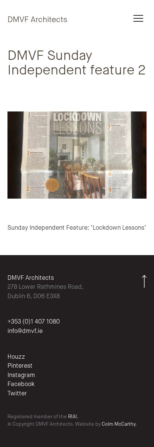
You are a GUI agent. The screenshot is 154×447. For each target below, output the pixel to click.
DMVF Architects (37, 20)
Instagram (21, 376)
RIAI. (73, 416)
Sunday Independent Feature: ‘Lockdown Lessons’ (76, 228)
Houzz (16, 357)
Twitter (17, 394)
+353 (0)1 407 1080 (33, 322)
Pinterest (20, 366)
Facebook (20, 385)
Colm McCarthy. (119, 424)
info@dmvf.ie (25, 331)
